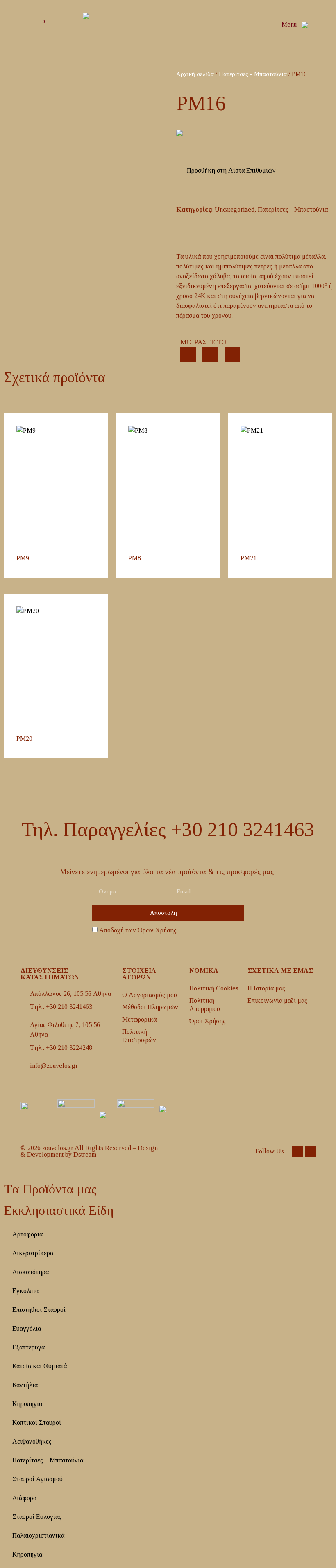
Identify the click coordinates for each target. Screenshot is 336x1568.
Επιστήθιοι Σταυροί (39, 1309)
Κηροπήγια (27, 1403)
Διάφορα (24, 1497)
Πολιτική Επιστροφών (139, 1035)
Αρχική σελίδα (195, 74)
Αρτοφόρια (27, 1234)
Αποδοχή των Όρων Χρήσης (138, 930)
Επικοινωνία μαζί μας (277, 1000)
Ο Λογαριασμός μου (149, 994)
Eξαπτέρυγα (28, 1347)
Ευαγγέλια (26, 1328)
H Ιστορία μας (266, 988)
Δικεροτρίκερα (32, 1253)
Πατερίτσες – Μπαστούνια (47, 1460)
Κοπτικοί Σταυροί (36, 1422)
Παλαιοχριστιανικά (38, 1535)
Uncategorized (234, 209)
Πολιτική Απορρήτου (204, 1004)
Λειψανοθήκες (32, 1441)
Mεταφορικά (139, 1019)
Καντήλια (25, 1384)
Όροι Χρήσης (207, 1021)
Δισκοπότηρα (30, 1271)
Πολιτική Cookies (213, 988)
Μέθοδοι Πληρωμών (150, 1007)
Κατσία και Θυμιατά (39, 1366)
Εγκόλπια (25, 1290)
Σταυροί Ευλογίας (36, 1516)
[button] (320, 25)
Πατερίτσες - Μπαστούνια (253, 74)
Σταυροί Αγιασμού (37, 1478)
